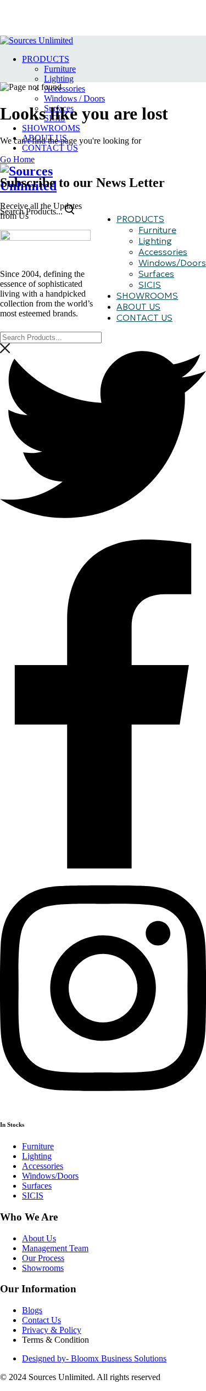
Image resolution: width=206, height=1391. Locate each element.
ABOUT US (138, 306)
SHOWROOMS (51, 128)
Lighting (59, 78)
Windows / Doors (74, 98)
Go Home (17, 159)
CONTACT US (50, 147)
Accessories (64, 88)
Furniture (60, 68)
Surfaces (156, 273)
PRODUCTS (45, 59)
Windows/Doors (172, 262)
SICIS (149, 284)
